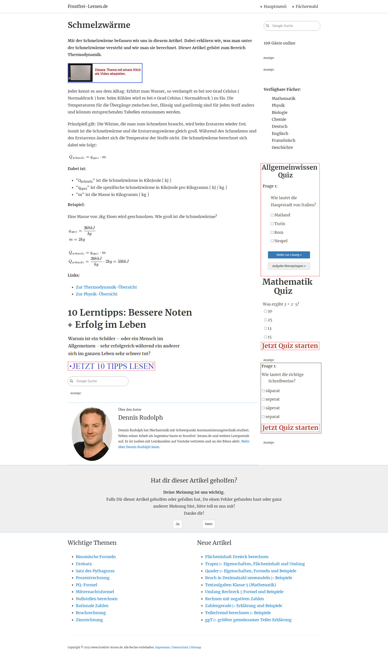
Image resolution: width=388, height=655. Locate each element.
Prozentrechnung (93, 577)
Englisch (280, 133)
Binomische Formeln (96, 556)
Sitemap (196, 647)
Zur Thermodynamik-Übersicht (106, 287)
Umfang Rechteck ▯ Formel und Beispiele (244, 591)
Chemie (279, 119)
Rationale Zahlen (92, 605)
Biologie (279, 112)
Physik (278, 105)
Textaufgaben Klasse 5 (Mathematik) (240, 584)
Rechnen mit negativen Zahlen (234, 598)
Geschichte (282, 147)
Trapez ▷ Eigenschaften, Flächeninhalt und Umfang (255, 563)
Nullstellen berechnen (97, 598)
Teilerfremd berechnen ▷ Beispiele (238, 612)
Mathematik (283, 98)
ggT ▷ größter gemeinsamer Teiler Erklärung (248, 619)
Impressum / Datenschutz (171, 647)
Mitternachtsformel (95, 591)
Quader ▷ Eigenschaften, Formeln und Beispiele (250, 570)
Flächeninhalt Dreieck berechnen (237, 556)
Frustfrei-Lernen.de (88, 6)
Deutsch (280, 126)
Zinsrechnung (89, 619)
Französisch (283, 140)
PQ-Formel (86, 584)
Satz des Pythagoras (95, 570)
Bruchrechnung (91, 612)
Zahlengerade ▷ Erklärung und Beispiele (243, 605)
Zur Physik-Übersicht (97, 294)
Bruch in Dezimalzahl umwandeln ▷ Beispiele (248, 577)
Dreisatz (84, 563)
